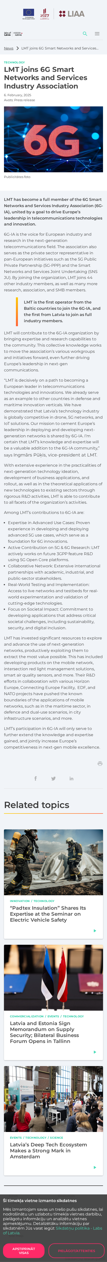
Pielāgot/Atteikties (76, 1251)
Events (53, 1016)
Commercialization (27, 1016)
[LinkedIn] (71, 778)
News (8, 48)
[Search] (85, 34)
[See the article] (95, 931)
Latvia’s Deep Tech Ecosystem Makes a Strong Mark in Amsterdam (48, 1151)
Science (56, 1137)
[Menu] (97, 34)
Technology (14, 62)
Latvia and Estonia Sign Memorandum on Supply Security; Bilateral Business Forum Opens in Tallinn (44, 1032)
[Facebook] (36, 778)
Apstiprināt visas (23, 1251)
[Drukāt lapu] (100, 763)
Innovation (20, 900)
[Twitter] (53, 778)
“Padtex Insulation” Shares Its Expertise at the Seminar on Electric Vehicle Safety (48, 914)
